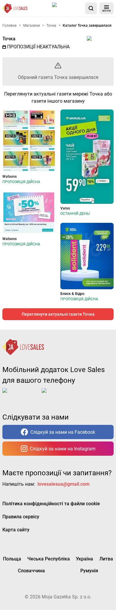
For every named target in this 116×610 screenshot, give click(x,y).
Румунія (89, 571)
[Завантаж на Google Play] (60, 395)
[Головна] (14, 8)
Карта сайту (15, 530)
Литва (106, 559)
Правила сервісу (20, 517)
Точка (8, 39)
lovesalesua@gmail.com (63, 484)
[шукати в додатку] (91, 8)
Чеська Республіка (48, 559)
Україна (84, 559)
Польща (12, 559)
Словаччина (31, 571)
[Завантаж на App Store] (67, 8)
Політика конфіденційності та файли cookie (51, 503)
